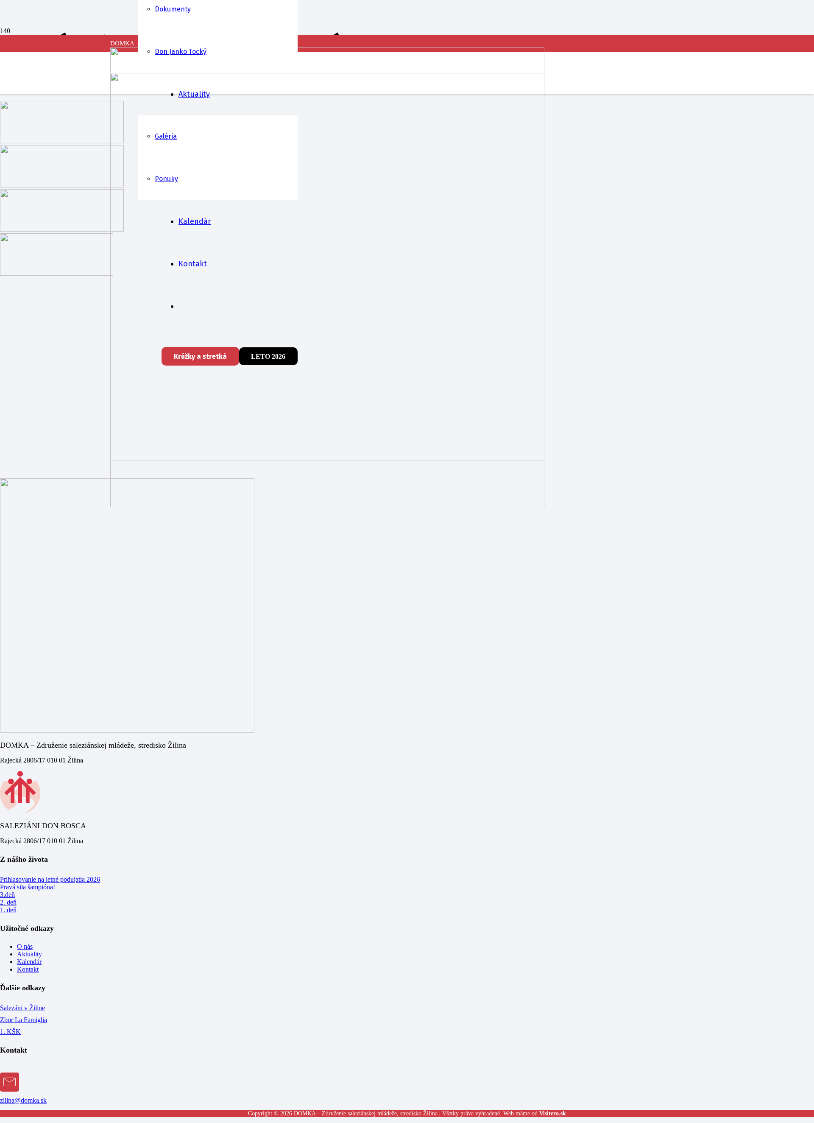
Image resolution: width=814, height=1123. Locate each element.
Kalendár (29, 961)
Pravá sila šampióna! (27, 887)
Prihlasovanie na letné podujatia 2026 (50, 879)
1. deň (8, 909)
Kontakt (28, 969)
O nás (25, 946)
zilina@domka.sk (23, 1100)
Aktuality (29, 954)
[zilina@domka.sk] (407, 1084)
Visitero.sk (552, 1113)
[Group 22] (327, 504)
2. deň (8, 902)
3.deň (7, 894)
